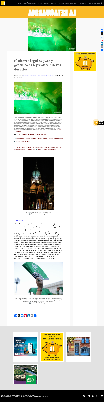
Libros (20, 3)
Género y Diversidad (42, 75)
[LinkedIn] (102, 43)
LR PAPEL (89, 3)
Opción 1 (99, 125)
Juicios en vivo (54, 3)
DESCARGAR (18, 220)
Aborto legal (26, 75)
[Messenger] (102, 37)
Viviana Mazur (50, 75)
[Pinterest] (102, 40)
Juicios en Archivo (64, 3)
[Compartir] (102, 50)
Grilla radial (81, 3)
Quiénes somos (96, 3)
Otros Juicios (73, 3)
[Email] (102, 46)
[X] (102, 33)
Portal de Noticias (44, 3)
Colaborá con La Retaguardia (31, 3)
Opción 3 (99, 126)
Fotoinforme (33, 75)
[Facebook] (102, 30)
